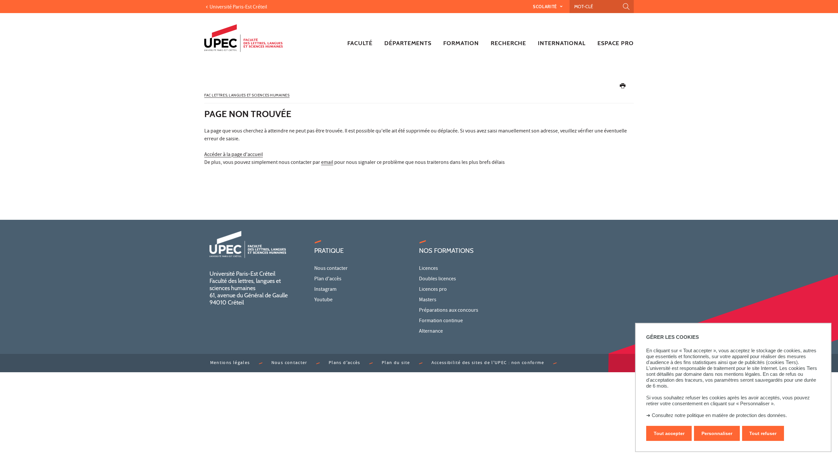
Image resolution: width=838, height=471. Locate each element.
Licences (428, 269)
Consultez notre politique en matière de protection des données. (719, 415)
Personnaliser (716, 433)
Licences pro (433, 290)
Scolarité (545, 6)
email (327, 163)
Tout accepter (669, 433)
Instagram (325, 290)
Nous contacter (331, 269)
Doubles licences (437, 279)
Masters (427, 300)
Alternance (431, 332)
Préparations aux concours (448, 311)
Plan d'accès (327, 279)
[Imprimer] (623, 87)
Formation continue (441, 321)
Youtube (323, 300)
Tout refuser (762, 433)
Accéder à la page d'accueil (233, 155)
